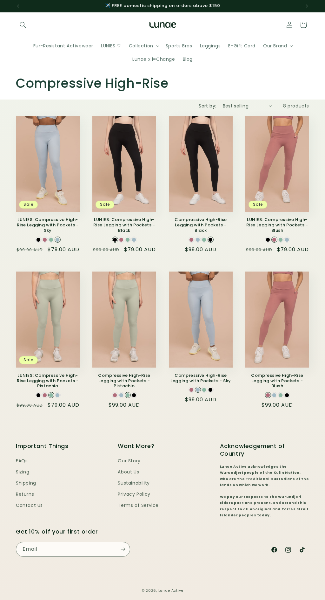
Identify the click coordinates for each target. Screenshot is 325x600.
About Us (128, 472)
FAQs (22, 461)
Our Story (129, 461)
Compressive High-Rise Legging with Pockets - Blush (277, 381)
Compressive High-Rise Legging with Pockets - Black (201, 225)
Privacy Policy (134, 494)
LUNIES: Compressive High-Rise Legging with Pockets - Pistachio (47, 381)
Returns (25, 494)
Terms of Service (138, 505)
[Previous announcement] (18, 6)
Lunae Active (170, 590)
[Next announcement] (307, 6)
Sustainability (133, 483)
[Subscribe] (123, 549)
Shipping (26, 483)
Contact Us (29, 505)
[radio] (39, 240)
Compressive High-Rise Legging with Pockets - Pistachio (124, 381)
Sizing (23, 472)
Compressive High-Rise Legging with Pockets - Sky (200, 378)
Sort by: (207, 106)
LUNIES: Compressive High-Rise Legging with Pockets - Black (124, 225)
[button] (23, 25)
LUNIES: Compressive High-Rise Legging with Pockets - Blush (277, 225)
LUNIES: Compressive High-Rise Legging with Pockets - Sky (47, 225)
